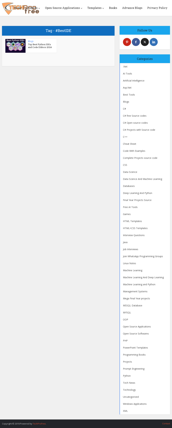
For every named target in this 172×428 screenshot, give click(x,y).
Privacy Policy (157, 8)
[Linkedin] (154, 42)
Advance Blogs (132, 8)
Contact (166, 423)
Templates (94, 8)
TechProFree (39, 423)
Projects (32, 8)
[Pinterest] (127, 42)
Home (18, 8)
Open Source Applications (62, 8)
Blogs (30, 41)
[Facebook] (136, 42)
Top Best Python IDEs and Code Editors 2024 (40, 46)
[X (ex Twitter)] (145, 42)
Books (113, 8)
